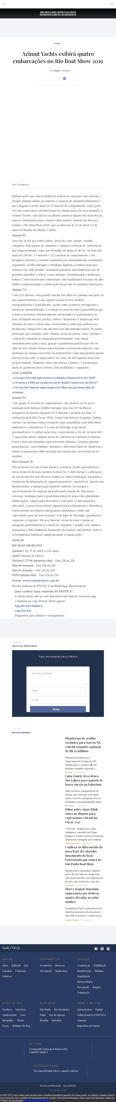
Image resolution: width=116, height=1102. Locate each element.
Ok (25, 1100)
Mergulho (7, 1020)
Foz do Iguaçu (57, 1014)
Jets (26, 965)
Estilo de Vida (12, 1003)
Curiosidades (72, 843)
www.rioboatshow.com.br (41, 581)
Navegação (46, 970)
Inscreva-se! (78, 586)
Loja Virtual (22, 611)
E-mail (35, 700)
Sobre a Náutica (88, 1003)
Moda (20, 1020)
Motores (59, 965)
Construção (83, 965)
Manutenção (84, 970)
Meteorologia (84, 981)
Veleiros (6, 976)
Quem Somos (84, 1009)
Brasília (44, 1020)
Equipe (99, 1009)
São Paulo (45, 1009)
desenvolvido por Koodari (58, 1090)
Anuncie (81, 1020)
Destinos (7, 1009)
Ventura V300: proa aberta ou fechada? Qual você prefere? (56, 383)
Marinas (99, 970)
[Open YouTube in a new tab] (64, 78)
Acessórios (46, 965)
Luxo (23, 1014)
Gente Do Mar (72, 920)
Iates (5, 965)
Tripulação (83, 992)
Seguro (97, 987)
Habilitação (100, 965)
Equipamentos (50, 959)
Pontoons (20, 970)
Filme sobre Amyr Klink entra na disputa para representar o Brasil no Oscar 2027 (81, 815)
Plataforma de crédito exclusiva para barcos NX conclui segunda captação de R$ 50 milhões (83, 744)
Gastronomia (9, 1014)
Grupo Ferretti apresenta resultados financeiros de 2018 (55, 378)
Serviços (83, 959)
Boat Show (47, 1003)
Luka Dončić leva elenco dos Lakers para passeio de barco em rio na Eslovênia (84, 780)
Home (57, 44)
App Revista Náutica (28, 606)
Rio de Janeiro (61, 1009)
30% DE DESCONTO (66, 14)
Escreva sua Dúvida (42, 673)
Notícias (69, 806)
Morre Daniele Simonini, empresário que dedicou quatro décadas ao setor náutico (82, 895)
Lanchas (69, 885)
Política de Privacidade (38, 1100)
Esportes (20, 1009)
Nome (35, 690)
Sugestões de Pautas (88, 1025)
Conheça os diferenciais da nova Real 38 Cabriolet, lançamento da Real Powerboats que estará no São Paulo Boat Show (84, 855)
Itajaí (42, 1014)
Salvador (57, 1020)
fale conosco (69, 1085)
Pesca (5, 1025)
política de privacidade (50, 1085)
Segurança (61, 970)
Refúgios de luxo (21, 1025)
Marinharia (83, 976)
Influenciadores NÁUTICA (91, 1014)
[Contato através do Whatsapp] (91, 950)
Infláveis (16, 965)
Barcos (68, 772)
